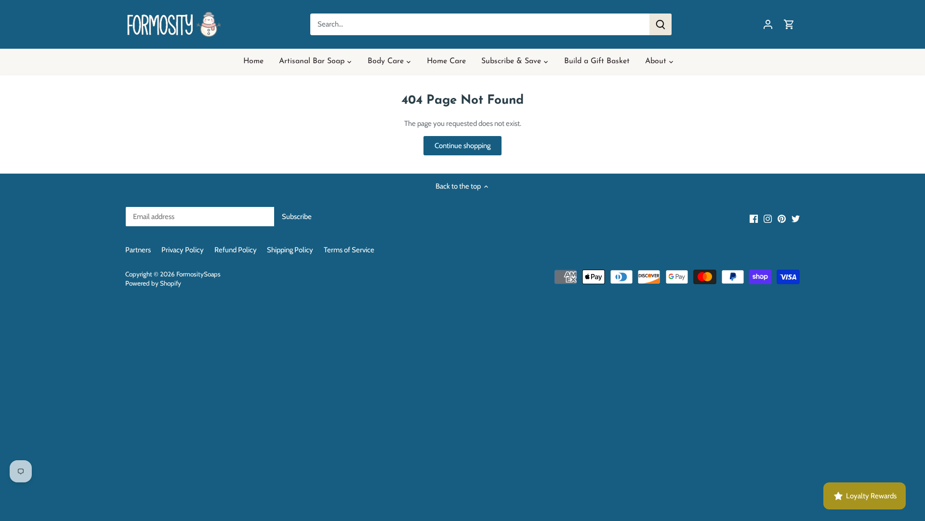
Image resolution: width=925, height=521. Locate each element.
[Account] (768, 24)
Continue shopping (462, 145)
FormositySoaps (198, 274)
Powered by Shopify (153, 283)
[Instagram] (768, 218)
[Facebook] (754, 218)
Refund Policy (235, 250)
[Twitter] (796, 218)
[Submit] (660, 24)
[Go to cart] (789, 24)
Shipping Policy (290, 250)
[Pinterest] (782, 218)
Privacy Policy (182, 250)
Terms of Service (349, 250)
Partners (138, 250)
